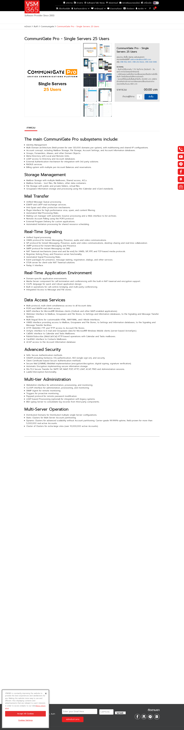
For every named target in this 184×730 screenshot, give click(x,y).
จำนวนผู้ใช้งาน (128, 96)
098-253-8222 (138, 62)
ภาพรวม (31, 127)
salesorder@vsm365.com (140, 59)
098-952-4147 (125, 62)
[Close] (46, 693)
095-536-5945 (151, 62)
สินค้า (36, 26)
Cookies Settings (25, 720)
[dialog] (25, 709)
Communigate (47, 26)
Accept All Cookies (25, 713)
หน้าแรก (27, 26)
